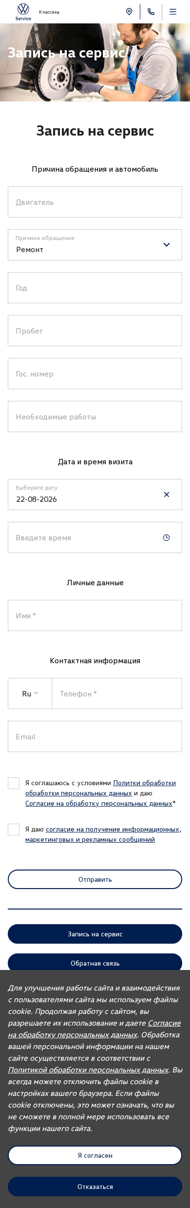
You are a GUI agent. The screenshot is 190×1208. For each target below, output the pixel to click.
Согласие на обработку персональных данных (98, 803)
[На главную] (23, 12)
